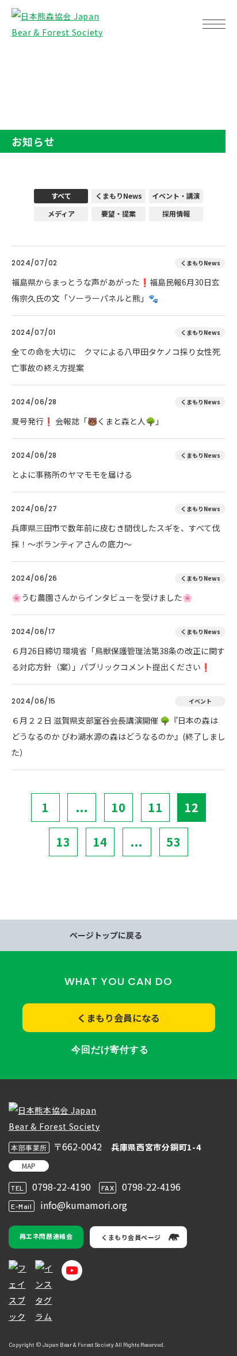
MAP (29, 1165)
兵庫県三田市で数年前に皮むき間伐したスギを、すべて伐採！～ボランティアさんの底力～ (116, 536)
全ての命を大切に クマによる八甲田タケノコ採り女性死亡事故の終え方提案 (116, 359)
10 (118, 807)
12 (191, 807)
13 (63, 841)
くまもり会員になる (118, 1018)
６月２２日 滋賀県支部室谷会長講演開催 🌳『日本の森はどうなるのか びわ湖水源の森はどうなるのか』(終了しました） (118, 736)
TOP (27, 60)
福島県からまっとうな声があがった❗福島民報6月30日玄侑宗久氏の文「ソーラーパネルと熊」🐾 (116, 290)
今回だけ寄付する (109, 1049)
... (82, 807)
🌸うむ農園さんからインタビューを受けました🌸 (102, 597)
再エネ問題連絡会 (46, 1236)
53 (173, 841)
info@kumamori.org (83, 1205)
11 (155, 807)
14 (100, 841)
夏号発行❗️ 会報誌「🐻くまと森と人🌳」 (87, 421)
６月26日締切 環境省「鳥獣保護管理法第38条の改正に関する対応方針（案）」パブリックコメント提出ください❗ (118, 659)
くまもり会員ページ (131, 1237)
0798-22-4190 (61, 1186)
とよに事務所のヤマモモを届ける (72, 474)
